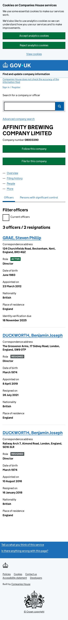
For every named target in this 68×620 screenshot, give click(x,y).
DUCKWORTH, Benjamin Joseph (33, 335)
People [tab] (11, 183)
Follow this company (34, 148)
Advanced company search (19, 119)
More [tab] (10, 188)
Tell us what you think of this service (22, 544)
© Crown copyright (34, 611)
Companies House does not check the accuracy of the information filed (31, 81)
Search (59, 106)
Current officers (20, 216)
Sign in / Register (11, 87)
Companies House (20, 584)
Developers (36, 577)
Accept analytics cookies (34, 35)
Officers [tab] (9, 197)
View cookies (34, 54)
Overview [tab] (12, 173)
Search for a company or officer (21, 95)
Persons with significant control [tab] (39, 197)
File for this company (34, 161)
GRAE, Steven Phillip (22, 237)
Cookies (18, 574)
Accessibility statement (15, 577)
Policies (7, 574)
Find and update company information (26, 74)
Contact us (31, 574)
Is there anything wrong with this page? (24, 550)
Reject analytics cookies (34, 45)
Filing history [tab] (14, 178)
